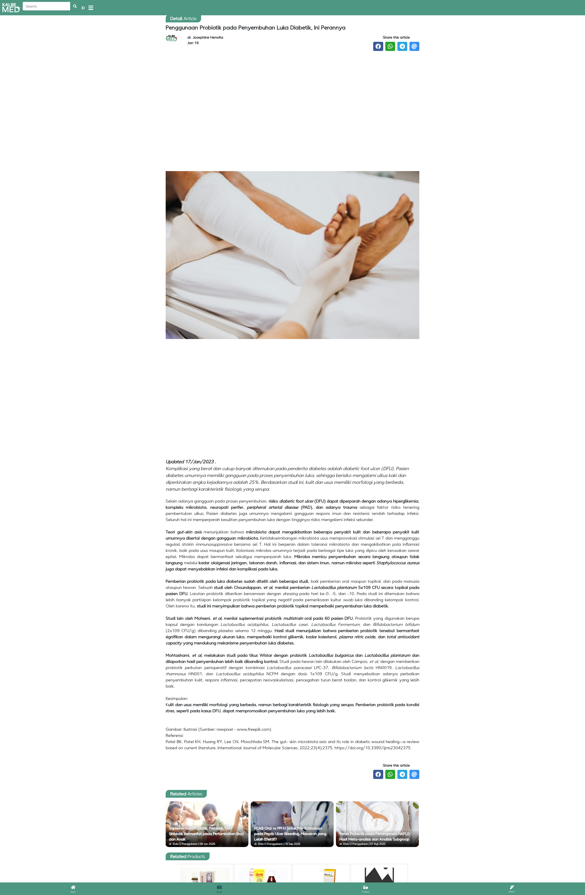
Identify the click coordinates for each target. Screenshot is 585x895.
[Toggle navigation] (90, 8)
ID (83, 7)
